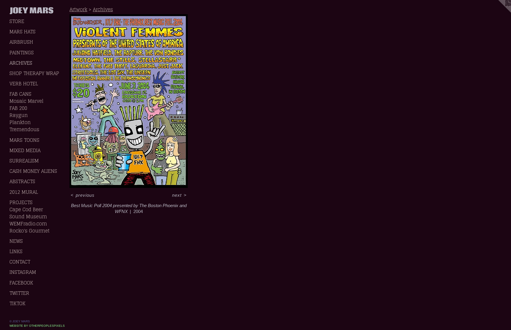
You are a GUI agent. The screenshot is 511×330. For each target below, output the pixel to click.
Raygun (18, 115)
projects (21, 202)
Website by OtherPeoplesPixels (37, 325)
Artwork (78, 9)
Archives (20, 62)
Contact (19, 261)
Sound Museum (28, 216)
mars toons (24, 140)
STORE (16, 21)
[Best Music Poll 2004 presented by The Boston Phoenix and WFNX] (128, 101)
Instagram (22, 272)
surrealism (24, 160)
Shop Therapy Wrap (34, 73)
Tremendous (24, 129)
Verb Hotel (23, 83)
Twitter (19, 293)
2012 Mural (23, 192)
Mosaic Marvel (26, 101)
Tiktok (17, 303)
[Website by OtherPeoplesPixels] (499, 12)
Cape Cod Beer (26, 209)
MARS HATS (22, 31)
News (16, 241)
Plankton (20, 122)
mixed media (25, 150)
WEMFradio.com (28, 223)
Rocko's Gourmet (29, 230)
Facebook (21, 282)
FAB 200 (18, 108)
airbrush (21, 41)
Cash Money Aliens (33, 171)
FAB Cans (20, 93)
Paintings (21, 52)
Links (15, 251)
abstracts (22, 181)
